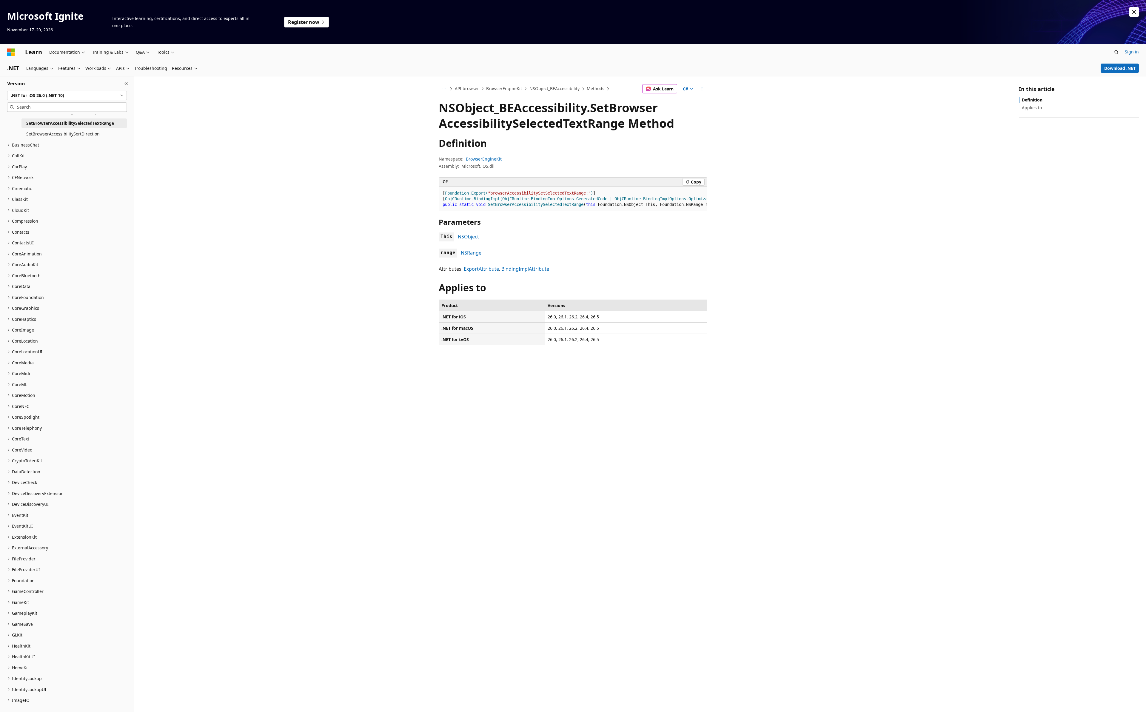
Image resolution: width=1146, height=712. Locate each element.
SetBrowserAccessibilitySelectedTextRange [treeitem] (70, 123)
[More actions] (702, 89)
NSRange (471, 252)
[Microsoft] (11, 52)
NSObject (468, 236)
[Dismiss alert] (1134, 12)
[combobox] (67, 95)
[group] (573, 199)
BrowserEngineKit (504, 88)
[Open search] (1116, 52)
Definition (1032, 100)
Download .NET (1120, 68)
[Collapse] (126, 83)
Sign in (1132, 52)
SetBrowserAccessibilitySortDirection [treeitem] (63, 134)
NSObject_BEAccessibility (554, 88)
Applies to (1032, 107)
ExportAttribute (481, 269)
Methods (595, 88)
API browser (467, 88)
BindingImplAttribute (525, 269)
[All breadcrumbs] (444, 89)
